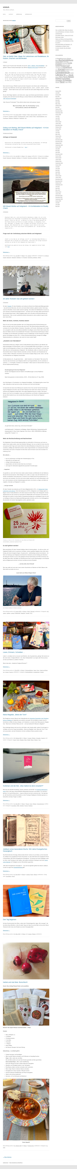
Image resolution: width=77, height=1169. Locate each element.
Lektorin (31, 116)
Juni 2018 (57, 168)
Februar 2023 (58, 109)
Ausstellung (13, 805)
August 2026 (58, 91)
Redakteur (11, 118)
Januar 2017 (58, 193)
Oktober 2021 (58, 127)
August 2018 (58, 164)
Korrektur (15, 116)
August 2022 (58, 114)
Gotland (68, 64)
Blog (4, 14)
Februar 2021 (58, 136)
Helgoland (14, 158)
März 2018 (57, 173)
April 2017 (57, 188)
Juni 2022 (57, 118)
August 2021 (58, 128)
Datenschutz (28, 14)
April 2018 (57, 172)
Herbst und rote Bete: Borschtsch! (15, 982)
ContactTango (65, 61)
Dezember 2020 (58, 139)
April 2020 (57, 152)
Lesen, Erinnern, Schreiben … (14, 652)
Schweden (38, 738)
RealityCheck (44, 158)
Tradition (66, 82)
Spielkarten (21, 118)
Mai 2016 (57, 206)
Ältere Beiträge (7, 1157)
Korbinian (30, 805)
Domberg (22, 805)
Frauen (14, 740)
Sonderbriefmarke (18, 867)
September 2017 (59, 184)
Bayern (27, 804)
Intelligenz (18, 158)
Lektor (27, 116)
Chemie (57, 61)
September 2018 (59, 163)
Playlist (65, 77)
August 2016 (58, 200)
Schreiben (66, 78)
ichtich (6, 7)
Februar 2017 (58, 191)
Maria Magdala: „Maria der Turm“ (15, 715)
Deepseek (9, 158)
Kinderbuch (67, 67)
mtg (46, 116)
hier (26, 147)
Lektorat (13, 613)
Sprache (39, 114)
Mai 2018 (57, 170)
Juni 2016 (57, 204)
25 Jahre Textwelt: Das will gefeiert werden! (18, 299)
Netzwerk (32, 611)
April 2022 (57, 119)
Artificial (47, 255)
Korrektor (11, 116)
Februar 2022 (58, 121)
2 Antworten (5, 211)
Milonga (67, 75)
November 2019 (58, 154)
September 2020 (59, 145)
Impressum (19, 14)
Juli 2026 (57, 92)
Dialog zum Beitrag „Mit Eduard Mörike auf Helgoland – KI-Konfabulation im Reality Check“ (64, 40)
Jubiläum (8, 613)
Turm (39, 740)
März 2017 (57, 190)
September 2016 (59, 199)
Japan (34, 670)
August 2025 (58, 94)
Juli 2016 (57, 202)
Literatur (29, 156)
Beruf (29, 114)
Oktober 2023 (58, 105)
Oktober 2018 (58, 161)
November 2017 (58, 181)
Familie (69, 63)
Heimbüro (57, 66)
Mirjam (14, 20)
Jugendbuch (58, 67)
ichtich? (11, 14)
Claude (4, 158)
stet (25, 118)
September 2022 (59, 112)
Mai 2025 (57, 96)
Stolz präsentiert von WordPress (15, 1162)
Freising (26, 805)
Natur (61, 77)
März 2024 (57, 103)
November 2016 (58, 197)
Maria (25, 740)
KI (26, 156)
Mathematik (17, 613)
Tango (62, 82)
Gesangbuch (8, 876)
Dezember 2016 (58, 195)
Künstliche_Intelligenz (32, 158)
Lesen (72, 72)
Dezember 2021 (58, 125)
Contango (58, 63)
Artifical (46, 156)
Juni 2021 (57, 132)
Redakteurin (16, 118)
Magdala (22, 740)
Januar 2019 (58, 159)
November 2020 (58, 141)
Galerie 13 (64, 64)
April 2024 (57, 101)
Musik (31, 874)
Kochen (61, 69)
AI (44, 156)
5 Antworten (5, 302)
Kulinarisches (31, 1145)
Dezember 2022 (58, 110)
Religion (33, 738)
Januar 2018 (58, 177)
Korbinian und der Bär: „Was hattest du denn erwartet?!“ (23, 786)
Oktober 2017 (58, 182)
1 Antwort (5, 62)
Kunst (38, 670)
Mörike (39, 158)
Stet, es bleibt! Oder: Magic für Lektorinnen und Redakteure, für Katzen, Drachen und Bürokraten (26, 57)
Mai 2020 (57, 150)
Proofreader (5, 118)
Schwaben (58, 80)
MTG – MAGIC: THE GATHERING (36, 65)
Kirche (18, 740)
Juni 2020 (57, 148)
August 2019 (58, 155)
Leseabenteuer (36, 672)
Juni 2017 (57, 186)
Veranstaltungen (40, 804)
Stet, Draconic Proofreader (9, 98)
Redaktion (23, 613)
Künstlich (25, 158)
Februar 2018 (58, 175)
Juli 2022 (57, 116)
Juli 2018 (57, 166)
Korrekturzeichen (21, 116)
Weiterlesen (6, 111)
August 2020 (58, 146)
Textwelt (9, 306)
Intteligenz (18, 257)
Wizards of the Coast (33, 67)
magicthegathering (40, 116)
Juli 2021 (57, 130)
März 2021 (57, 134)
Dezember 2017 (58, 179)
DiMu (18, 805)
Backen (65, 58)
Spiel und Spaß (33, 114)
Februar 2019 (58, 157)
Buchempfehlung (29, 670)
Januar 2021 (58, 137)
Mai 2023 (57, 107)
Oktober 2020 (58, 143)
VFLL (31, 613)
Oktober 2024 (58, 98)
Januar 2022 (58, 123)
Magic (34, 116)
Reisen (71, 77)
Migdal (28, 740)
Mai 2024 (57, 100)
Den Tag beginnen (9, 919)
